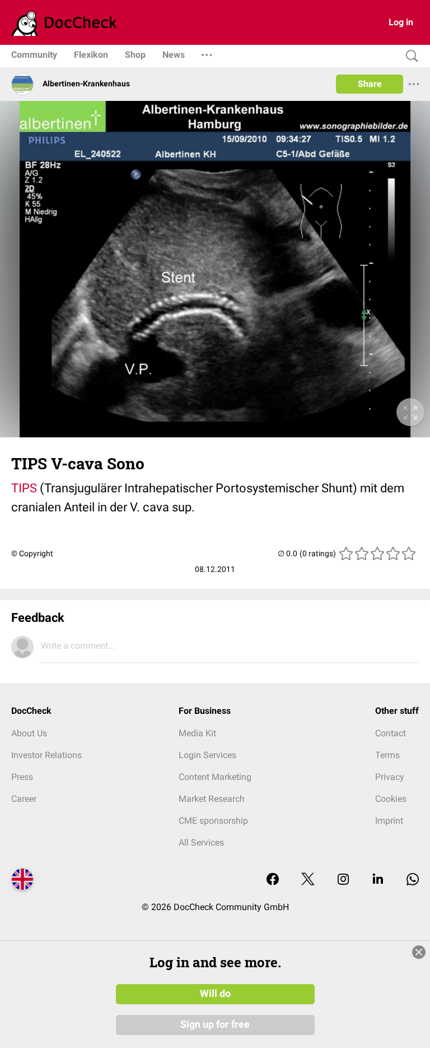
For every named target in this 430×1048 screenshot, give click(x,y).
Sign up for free (215, 1024)
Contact (390, 733)
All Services (201, 842)
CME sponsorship (213, 820)
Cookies (390, 798)
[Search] (409, 56)
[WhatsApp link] (412, 880)
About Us (29, 733)
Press (22, 777)
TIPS (24, 488)
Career (23, 798)
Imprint (389, 820)
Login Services (207, 755)
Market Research (212, 798)
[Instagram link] (343, 880)
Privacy (389, 777)
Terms (387, 755)
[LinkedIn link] (378, 880)
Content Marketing (215, 777)
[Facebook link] (273, 880)
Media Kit (197, 733)
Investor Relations (46, 755)
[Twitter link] (308, 880)
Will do (215, 993)
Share (370, 84)
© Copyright (32, 553)
